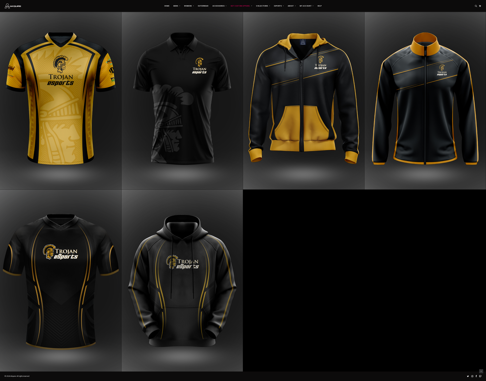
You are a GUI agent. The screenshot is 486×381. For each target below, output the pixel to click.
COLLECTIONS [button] (262, 6)
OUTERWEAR (203, 6)
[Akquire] (13, 5)
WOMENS (188, 6)
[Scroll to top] (481, 371)
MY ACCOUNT (305, 6)
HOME (166, 6)
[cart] (479, 6)
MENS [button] (175, 6)
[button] (476, 6)
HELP (320, 6)
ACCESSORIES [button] (218, 6)
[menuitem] (167, 6)
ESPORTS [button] (278, 6)
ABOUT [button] (291, 6)
